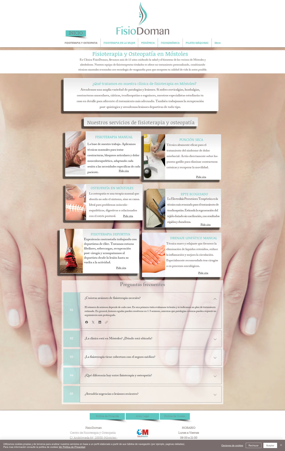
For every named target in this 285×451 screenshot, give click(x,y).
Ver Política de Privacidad (72, 447)
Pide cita (124, 171)
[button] (87, 322)
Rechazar (254, 445)
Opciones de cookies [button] (232, 445)
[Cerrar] (281, 445)
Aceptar (270, 445)
